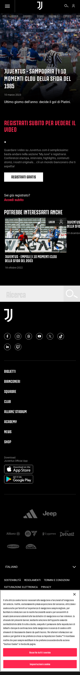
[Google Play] (18, 479)
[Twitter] (50, 336)
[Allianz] (13, 534)
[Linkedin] (7, 347)
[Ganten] (31, 546)
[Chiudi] (74, 594)
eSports (67, 16)
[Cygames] (49, 534)
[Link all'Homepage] (39, 6)
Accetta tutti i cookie (40, 652)
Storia (40, 16)
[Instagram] (18, 336)
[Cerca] (66, 6)
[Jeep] (49, 514)
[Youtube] (39, 336)
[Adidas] (30, 514)
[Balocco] (13, 546)
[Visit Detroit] (67, 534)
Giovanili (27, 16)
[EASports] (31, 534)
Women (14, 16)
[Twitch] (18, 347)
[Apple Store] (18, 469)
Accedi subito (14, 200)
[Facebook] (7, 336)
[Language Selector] (74, 568)
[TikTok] (60, 336)
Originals (53, 16)
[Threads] (28, 336)
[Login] (73, 6)
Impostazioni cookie (40, 664)
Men (4, 16)
